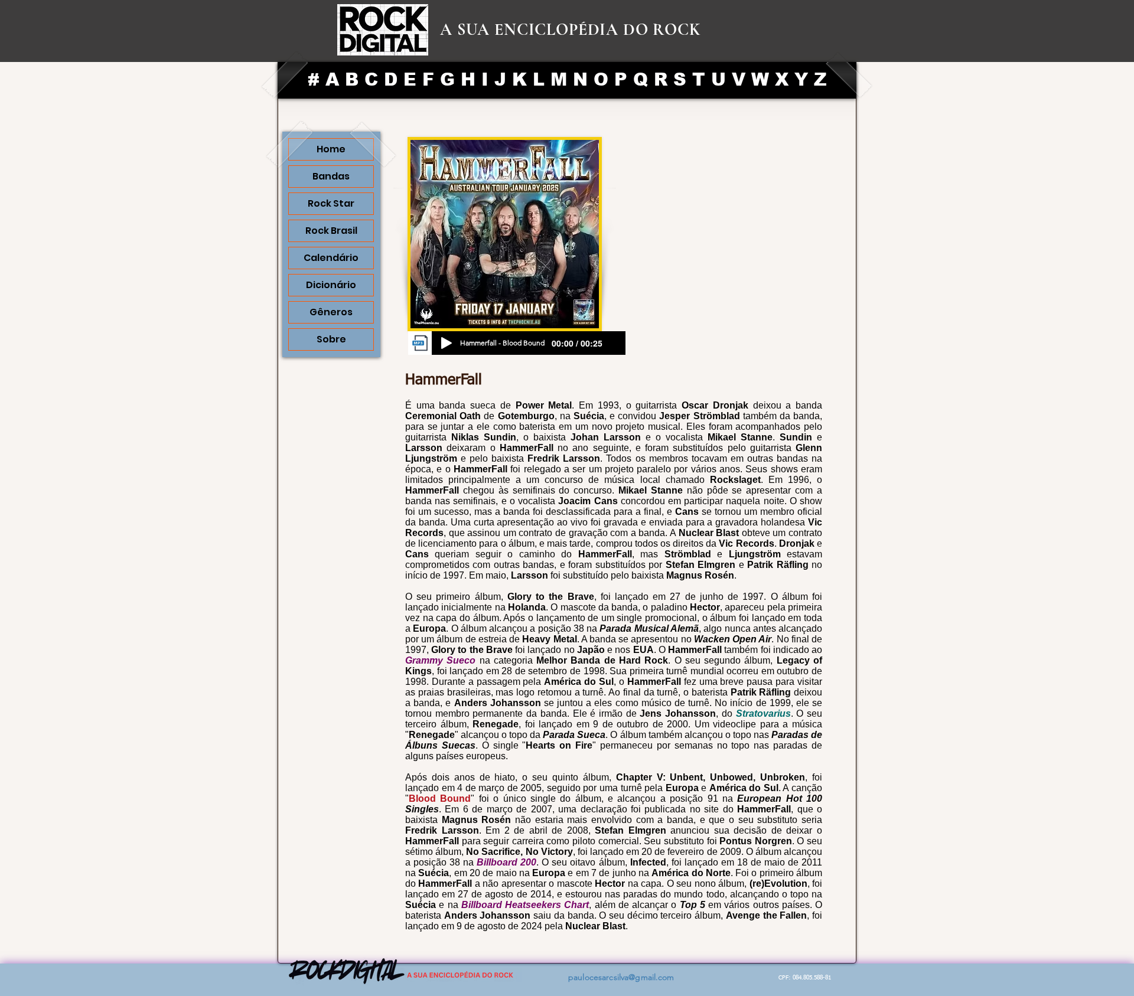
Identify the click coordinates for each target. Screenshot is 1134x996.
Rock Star (331, 203)
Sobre (331, 339)
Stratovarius (763, 713)
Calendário (331, 257)
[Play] (446, 343)
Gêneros (331, 312)
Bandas (331, 176)
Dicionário (331, 285)
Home (331, 149)
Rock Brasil (331, 230)
